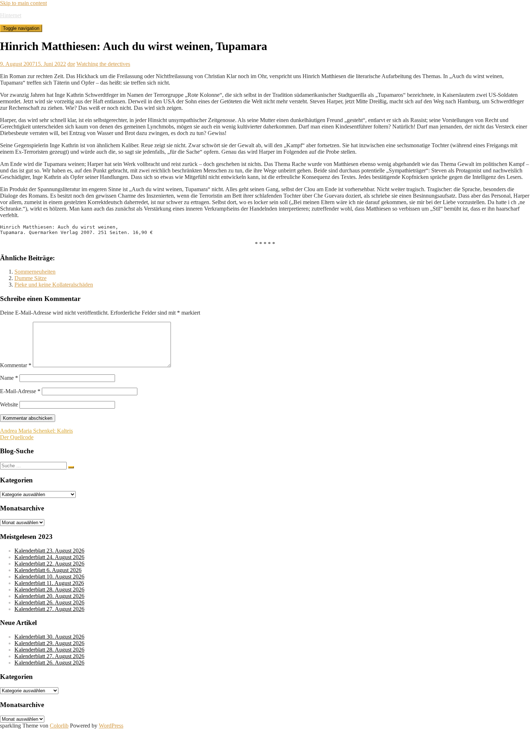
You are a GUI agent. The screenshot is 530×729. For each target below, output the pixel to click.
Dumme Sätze (30, 278)
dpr (71, 64)
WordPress (111, 726)
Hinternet (10, 15)
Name (9, 378)
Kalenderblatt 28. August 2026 (49, 589)
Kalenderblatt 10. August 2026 (49, 576)
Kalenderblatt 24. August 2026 (49, 557)
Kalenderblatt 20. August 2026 (49, 596)
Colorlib (59, 726)
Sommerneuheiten (35, 272)
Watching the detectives (103, 64)
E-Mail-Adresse (20, 391)
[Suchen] (71, 467)
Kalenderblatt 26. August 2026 (49, 602)
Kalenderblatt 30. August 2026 (49, 637)
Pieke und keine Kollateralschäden (53, 285)
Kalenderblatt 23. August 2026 (49, 551)
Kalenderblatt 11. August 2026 (49, 583)
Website (9, 404)
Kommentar (15, 365)
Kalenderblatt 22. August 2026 (49, 564)
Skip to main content (23, 3)
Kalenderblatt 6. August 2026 (47, 570)
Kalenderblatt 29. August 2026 (49, 643)
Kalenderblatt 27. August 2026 (49, 609)
